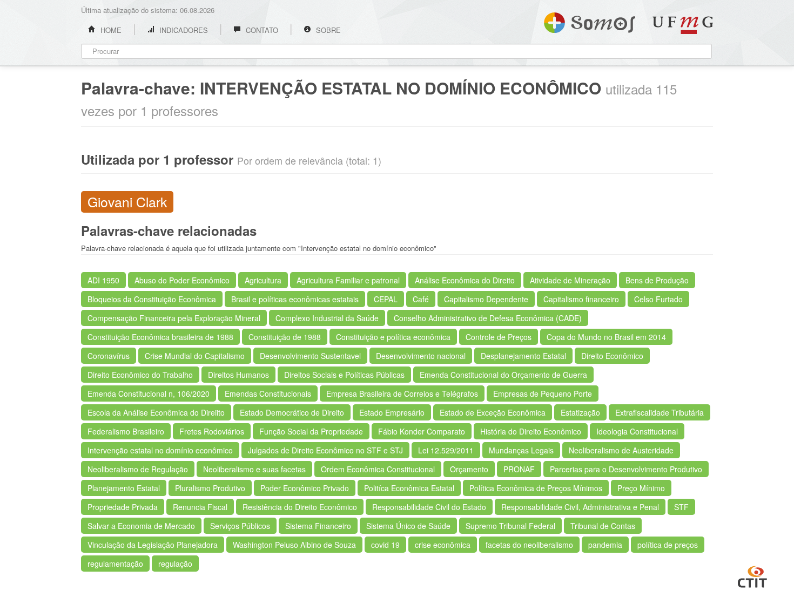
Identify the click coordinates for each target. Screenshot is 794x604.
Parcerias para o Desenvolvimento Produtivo (626, 469)
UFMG (682, 25)
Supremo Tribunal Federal (510, 525)
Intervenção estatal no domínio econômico (160, 450)
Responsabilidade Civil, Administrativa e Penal (580, 506)
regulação (175, 563)
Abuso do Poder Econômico (182, 280)
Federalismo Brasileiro (126, 431)
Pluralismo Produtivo (210, 488)
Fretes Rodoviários (211, 431)
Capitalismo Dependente (486, 299)
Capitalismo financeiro (581, 299)
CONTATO (261, 30)
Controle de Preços (498, 336)
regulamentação (115, 563)
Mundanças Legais (521, 450)
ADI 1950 (103, 280)
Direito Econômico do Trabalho (140, 374)
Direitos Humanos (238, 374)
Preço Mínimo (641, 488)
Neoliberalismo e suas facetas (254, 469)
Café (421, 299)
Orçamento (469, 469)
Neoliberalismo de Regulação (138, 469)
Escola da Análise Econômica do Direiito (156, 412)
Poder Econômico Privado (304, 488)
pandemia (605, 544)
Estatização (580, 412)
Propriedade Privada (123, 506)
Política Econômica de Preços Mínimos (535, 488)
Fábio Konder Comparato (421, 431)
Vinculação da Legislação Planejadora (153, 544)
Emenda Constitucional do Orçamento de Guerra (503, 374)
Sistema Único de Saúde (408, 525)
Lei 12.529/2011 (446, 450)
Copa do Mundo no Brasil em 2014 (606, 336)
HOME (110, 30)
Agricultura (263, 280)
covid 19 (385, 544)
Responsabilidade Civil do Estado (429, 506)
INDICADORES (182, 30)
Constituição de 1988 (284, 336)
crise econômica (442, 544)
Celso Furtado (658, 299)
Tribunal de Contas (602, 525)
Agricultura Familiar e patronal (348, 280)
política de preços (667, 544)
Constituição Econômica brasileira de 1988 (160, 336)
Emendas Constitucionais (268, 393)
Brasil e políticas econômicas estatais (295, 299)
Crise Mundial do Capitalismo (195, 355)
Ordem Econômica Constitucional (378, 469)
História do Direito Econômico (530, 431)
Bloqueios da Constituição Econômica (152, 299)
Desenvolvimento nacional (421, 355)
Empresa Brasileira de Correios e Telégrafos (402, 393)
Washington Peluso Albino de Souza (294, 544)
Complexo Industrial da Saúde (327, 318)
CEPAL (386, 299)
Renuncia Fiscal (200, 506)
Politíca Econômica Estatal (409, 488)
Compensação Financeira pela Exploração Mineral (174, 318)
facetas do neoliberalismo (529, 544)
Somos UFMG (589, 20)
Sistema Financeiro (318, 525)
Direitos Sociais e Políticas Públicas (344, 374)
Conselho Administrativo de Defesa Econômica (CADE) (488, 318)
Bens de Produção (657, 280)
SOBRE (327, 30)
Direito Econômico (612, 355)
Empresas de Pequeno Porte (542, 393)
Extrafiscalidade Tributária (659, 412)
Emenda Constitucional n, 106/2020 (149, 393)
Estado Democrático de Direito (292, 412)
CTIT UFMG (752, 575)
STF (681, 506)
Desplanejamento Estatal (523, 355)
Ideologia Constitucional (637, 431)
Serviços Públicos (240, 525)
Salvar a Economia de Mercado (141, 525)
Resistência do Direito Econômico (300, 506)
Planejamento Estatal (124, 488)
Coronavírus (109, 355)
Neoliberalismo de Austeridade (621, 450)
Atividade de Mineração (570, 280)
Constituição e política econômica (393, 336)
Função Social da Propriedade (311, 431)
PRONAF (519, 469)
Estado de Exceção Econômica (493, 412)
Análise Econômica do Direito (465, 280)
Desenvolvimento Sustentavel (310, 355)
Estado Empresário (392, 412)
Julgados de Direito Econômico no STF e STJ (325, 450)
